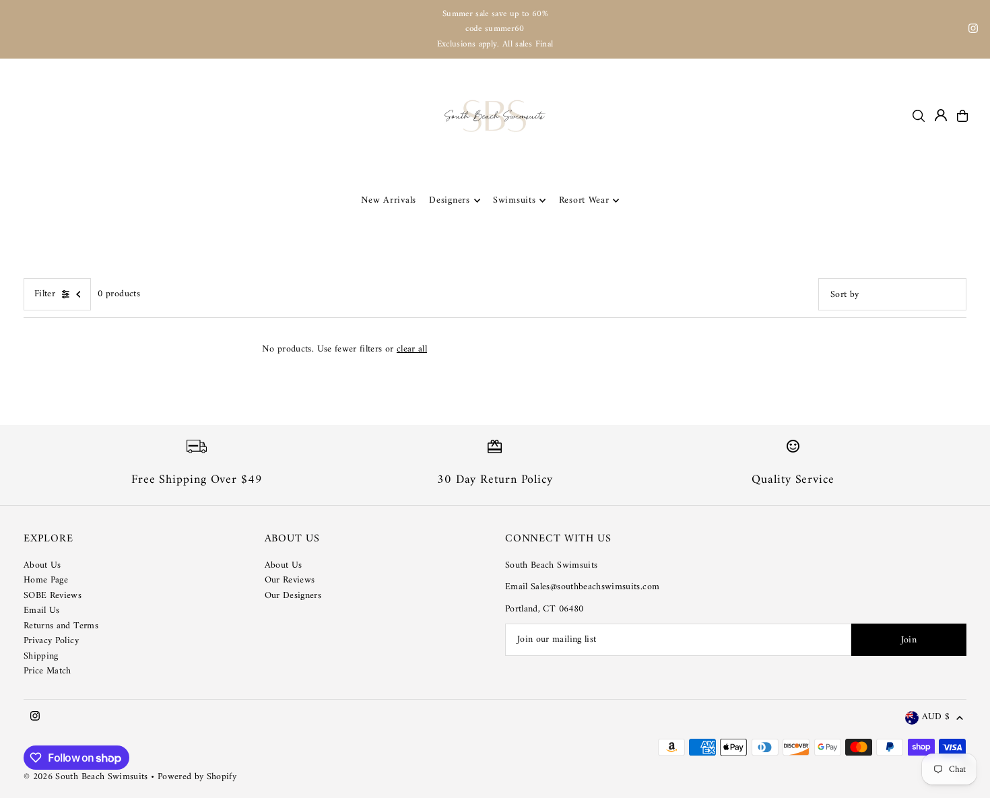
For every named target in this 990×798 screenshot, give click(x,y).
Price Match (47, 671)
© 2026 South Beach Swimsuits (86, 776)
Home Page (46, 580)
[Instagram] (973, 30)
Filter (44, 294)
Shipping (41, 656)
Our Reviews (290, 580)
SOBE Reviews (52, 595)
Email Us (42, 610)
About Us (42, 565)
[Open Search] (919, 116)
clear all (412, 349)
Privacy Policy (51, 640)
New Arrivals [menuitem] (388, 200)
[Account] (941, 115)
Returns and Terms (61, 626)
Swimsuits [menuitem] (514, 200)
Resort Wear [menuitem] (584, 200)
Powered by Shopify (197, 776)
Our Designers (293, 595)
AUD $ (936, 717)
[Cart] (962, 116)
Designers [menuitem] (449, 200)
